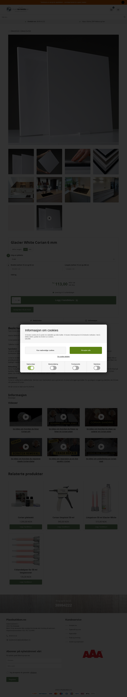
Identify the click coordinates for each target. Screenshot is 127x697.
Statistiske (97, 364)
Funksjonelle (75, 364)
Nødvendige (31, 364)
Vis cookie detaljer (63, 356)
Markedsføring (53, 364)
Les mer (28, 338)
